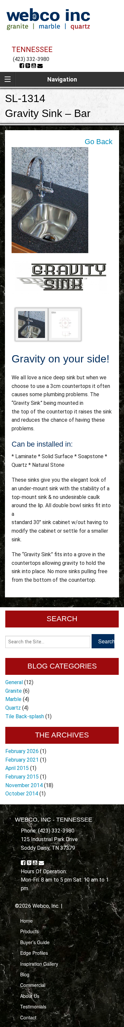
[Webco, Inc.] (48, 19)
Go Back (98, 141)
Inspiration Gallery (39, 963)
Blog (24, 974)
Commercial (32, 985)
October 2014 (21, 793)
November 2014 (24, 785)
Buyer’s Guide (35, 942)
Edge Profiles (34, 952)
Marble (13, 699)
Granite (13, 691)
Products (29, 931)
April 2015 (17, 768)
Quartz (13, 708)
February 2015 (22, 777)
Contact (28, 1017)
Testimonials (33, 1006)
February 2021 (22, 760)
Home (26, 920)
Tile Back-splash (24, 716)
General (14, 682)
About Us (29, 996)
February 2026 (22, 751)
